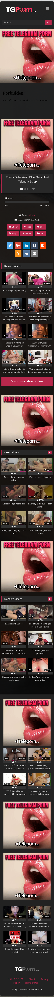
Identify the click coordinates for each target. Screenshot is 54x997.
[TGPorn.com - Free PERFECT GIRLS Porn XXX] (22, 10)
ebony (28, 233)
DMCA (32, 979)
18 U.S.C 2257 (15, 979)
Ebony (15, 227)
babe (28, 227)
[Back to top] (45, 988)
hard (41, 233)
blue (42, 227)
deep (14, 233)
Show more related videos (27, 381)
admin (31, 215)
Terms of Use (31, 983)
